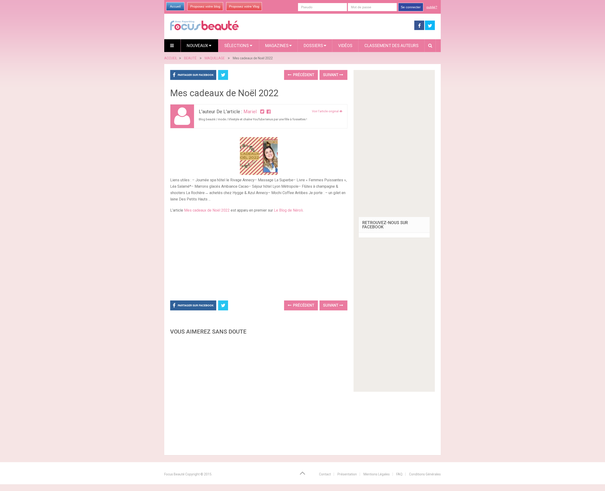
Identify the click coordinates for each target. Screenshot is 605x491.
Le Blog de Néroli (288, 210)
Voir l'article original (325, 111)
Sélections (237, 45)
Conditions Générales (425, 474)
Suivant (331, 75)
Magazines (277, 45)
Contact (325, 474)
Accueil (175, 6)
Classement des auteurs (391, 45)
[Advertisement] (258, 256)
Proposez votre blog (205, 6)
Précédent (303, 75)
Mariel (250, 111)
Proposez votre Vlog (244, 6)
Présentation (347, 474)
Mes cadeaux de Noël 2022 (207, 210)
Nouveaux (198, 45)
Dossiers (313, 45)
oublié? (431, 7)
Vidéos (345, 45)
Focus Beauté (174, 474)
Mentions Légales (376, 474)
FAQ (399, 474)
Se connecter (411, 7)
